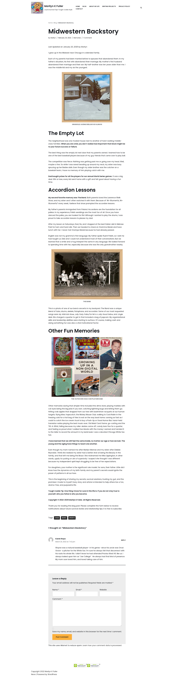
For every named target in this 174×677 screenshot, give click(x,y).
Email (79, 589)
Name (55, 589)
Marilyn (53, 38)
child (57, 518)
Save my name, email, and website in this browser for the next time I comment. (87, 631)
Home (78, 6)
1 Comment (87, 38)
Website (103, 589)
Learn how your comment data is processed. (102, 645)
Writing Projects (109, 6)
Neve (33, 674)
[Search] (141, 7)
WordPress (52, 674)
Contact (79, 9)
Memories (77, 38)
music (64, 518)
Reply (123, 540)
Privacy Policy (124, 6)
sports (72, 518)
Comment (57, 599)
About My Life (94, 6)
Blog (84, 6)
